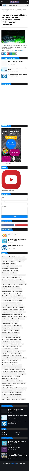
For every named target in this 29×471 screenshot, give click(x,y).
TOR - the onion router (14, 447)
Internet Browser (5, 321)
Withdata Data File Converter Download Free (15, 246)
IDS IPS (12, 318)
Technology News (22, 374)
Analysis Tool (10, 259)
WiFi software (14, 399)
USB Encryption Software (17, 381)
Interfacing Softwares (19, 318)
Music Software (5, 339)
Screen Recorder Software (20, 358)
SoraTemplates (17, 469)
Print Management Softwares (20, 351)
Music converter (16, 337)
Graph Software (22, 312)
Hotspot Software (22, 316)
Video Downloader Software (8, 387)
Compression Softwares (7, 275)
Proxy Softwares (17, 353)
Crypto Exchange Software (19, 275)
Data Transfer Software (19, 282)
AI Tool (3, 259)
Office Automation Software (8, 344)
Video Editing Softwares (21, 387)
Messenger (14, 328)
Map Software (14, 323)
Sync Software (5, 371)
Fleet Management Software (8, 307)
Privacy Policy (4, 434)
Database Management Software (9, 284)
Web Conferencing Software (16, 394)
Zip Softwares (22, 399)
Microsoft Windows (6, 332)
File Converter (5, 302)
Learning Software (6, 323)
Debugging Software (6, 286)
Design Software (16, 286)
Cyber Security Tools (6, 279)
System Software (13, 371)
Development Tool (6, 289)
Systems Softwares (6, 374)
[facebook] (7, 225)
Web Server (18, 397)
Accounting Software (13, 256)
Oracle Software (5, 346)
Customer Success (6, 277)
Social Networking (17, 367)
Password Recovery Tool (16, 346)
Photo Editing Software (7, 351)
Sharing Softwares (13, 362)
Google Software (13, 312)
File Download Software (15, 302)
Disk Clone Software (6, 291)
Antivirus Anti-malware (20, 261)
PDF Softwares (15, 348)
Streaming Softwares (20, 369)
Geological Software (13, 309)
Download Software (18, 295)
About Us (3, 432)
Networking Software (16, 341)
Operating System (19, 344)
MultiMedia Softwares (6, 337)
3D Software (4, 256)
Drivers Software (5, 298)
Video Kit (4, 390)
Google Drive (5, 312)
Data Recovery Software (18, 279)
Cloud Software (5, 272)
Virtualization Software (12, 390)
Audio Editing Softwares (7, 266)
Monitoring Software (6, 335)
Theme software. (17, 376)
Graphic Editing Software (7, 314)
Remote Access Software (15, 355)
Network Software (6, 341)
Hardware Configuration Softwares (9, 316)
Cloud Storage (14, 272)
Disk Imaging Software (17, 291)
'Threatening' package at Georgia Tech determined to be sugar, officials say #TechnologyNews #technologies (17, 455)
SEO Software (5, 362)
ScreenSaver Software (6, 360)
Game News (4, 309)
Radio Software (5, 355)
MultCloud (15, 335)
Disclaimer (17, 434)
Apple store (13, 263)
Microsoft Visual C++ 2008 (14, 233)
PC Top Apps (14, 463)
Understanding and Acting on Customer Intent (15, 62)
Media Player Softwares (7, 325)
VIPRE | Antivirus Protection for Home (17, 74)
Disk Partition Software (7, 293)
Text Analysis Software (7, 376)
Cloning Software (15, 270)
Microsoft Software (15, 330)
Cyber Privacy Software (16, 277)
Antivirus (11, 261)
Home (2, 9)
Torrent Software (5, 378)
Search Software (16, 360)
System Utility (21, 371)
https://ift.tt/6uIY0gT (20, 50)
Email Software (22, 298)
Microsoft (20, 328)
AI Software (22, 256)
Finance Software (18, 305)
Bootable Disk (5, 268)
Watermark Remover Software (15, 392)
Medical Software (17, 325)
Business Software (14, 268)
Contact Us (17, 432)
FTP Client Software (20, 307)
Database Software (22, 284)
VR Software (4, 392)
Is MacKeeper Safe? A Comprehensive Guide (17, 68)
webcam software (6, 399)
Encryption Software (6, 300)
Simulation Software (6, 364)
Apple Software (5, 263)
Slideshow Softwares (16, 364)
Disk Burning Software (16, 289)
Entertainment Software (17, 300)
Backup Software (17, 266)
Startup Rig (12, 369)
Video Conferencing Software (19, 383)
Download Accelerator (7, 295)
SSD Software (5, 369)
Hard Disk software (18, 314)
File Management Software (7, 305)
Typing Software (14, 378)
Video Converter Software (7, 385)
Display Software (17, 293)
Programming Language (7, 353)
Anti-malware (5, 261)
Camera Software (6, 270)
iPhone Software (14, 321)
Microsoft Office (5, 330)
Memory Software (6, 328)
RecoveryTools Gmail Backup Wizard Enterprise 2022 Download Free (17, 240)
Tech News (14, 374)
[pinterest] (21, 225)
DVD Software (14, 298)
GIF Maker (21, 309)
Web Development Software (8, 397)
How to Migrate (5, 318)
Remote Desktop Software (7, 358)
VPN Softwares (22, 390)
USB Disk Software (6, 381)
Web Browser (5, 394)
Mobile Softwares (15, 332)
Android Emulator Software (20, 259)
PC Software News (6, 348)
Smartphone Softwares (7, 367)
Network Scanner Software (15, 339)
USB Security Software (6, 383)
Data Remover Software (7, 282)
